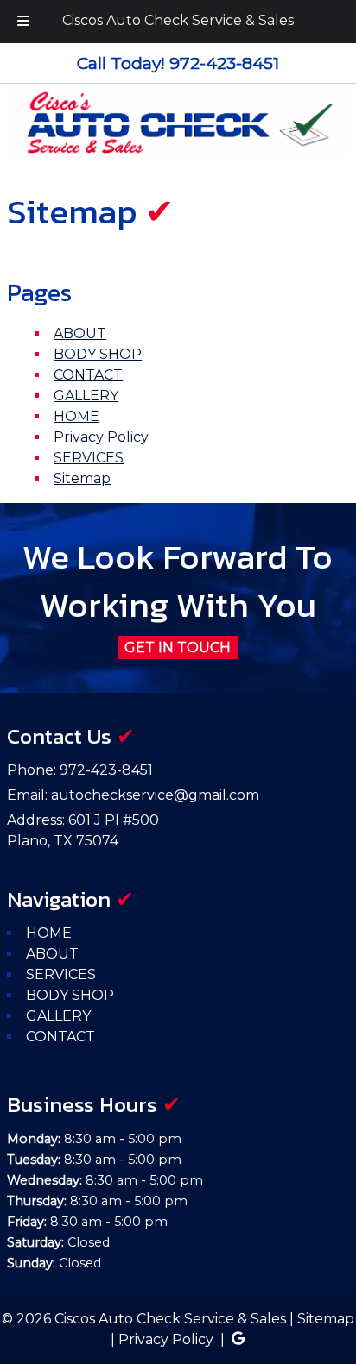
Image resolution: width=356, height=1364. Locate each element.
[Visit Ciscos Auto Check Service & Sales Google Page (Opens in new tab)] (238, 1339)
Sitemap (82, 478)
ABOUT (80, 333)
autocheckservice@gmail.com (155, 795)
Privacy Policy (101, 437)
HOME (76, 416)
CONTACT (88, 375)
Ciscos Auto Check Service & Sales (178, 20)
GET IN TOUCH (177, 647)
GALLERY (86, 395)
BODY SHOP (98, 354)
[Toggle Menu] (23, 21)
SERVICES (89, 457)
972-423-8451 (106, 770)
